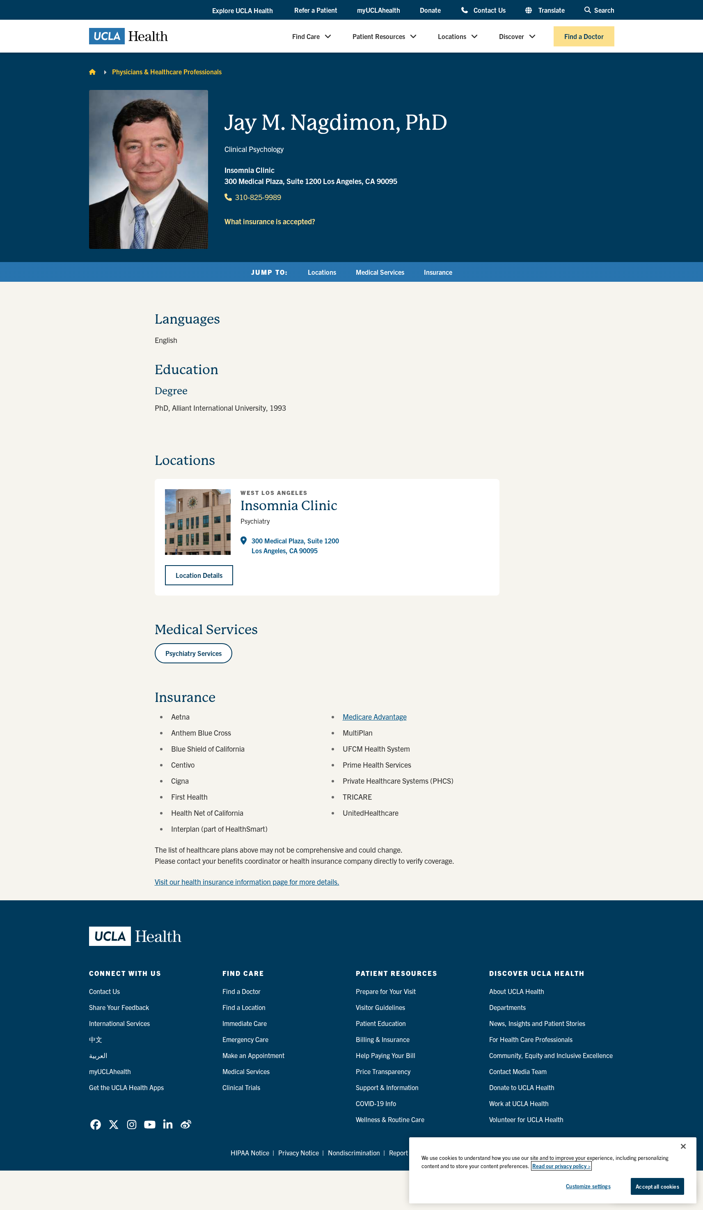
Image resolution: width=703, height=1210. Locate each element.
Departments (507, 1007)
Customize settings (588, 1185)
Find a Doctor (584, 36)
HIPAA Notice (250, 1152)
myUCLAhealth (378, 10)
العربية (98, 1055)
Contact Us (489, 10)
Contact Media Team (518, 1071)
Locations (452, 36)
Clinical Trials (241, 1087)
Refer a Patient (315, 10)
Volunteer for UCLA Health (526, 1119)
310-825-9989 (258, 197)
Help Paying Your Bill (385, 1055)
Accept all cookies (657, 1186)
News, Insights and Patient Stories (537, 1023)
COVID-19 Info (376, 1103)
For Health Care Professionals (530, 1039)
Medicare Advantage (375, 716)
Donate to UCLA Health (521, 1087)
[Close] (683, 1146)
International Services (119, 1023)
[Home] (92, 71)
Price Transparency (383, 1071)
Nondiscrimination (354, 1152)
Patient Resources (379, 36)
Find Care (306, 36)
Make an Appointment (253, 1055)
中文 (95, 1039)
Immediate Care (244, 1023)
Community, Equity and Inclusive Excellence (551, 1055)
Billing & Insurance (383, 1039)
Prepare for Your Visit (386, 991)
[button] (243, 10)
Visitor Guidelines (380, 1007)
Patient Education (381, 1023)
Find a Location (244, 1007)
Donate (430, 10)
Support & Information (387, 1087)
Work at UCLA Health (519, 1103)
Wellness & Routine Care (390, 1119)
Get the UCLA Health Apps (126, 1087)
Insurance (438, 272)
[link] (95, 1124)
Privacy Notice (298, 1152)
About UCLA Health (516, 991)
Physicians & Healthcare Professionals (167, 71)
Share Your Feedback (119, 1007)
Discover (511, 36)
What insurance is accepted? (269, 221)
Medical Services (380, 272)
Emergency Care (245, 1039)
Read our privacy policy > (561, 1165)
